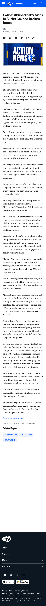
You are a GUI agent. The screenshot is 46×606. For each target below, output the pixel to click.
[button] (3, 3)
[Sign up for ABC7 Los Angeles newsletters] (23, 575)
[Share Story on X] (10, 38)
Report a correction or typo (13, 418)
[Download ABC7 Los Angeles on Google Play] (22, 582)
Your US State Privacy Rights (30, 593)
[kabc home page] (6, 539)
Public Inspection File (9, 598)
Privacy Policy (7, 591)
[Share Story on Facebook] (4, 38)
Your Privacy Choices (21, 591)
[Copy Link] (33, 38)
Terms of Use (6, 596)
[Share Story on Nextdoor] (22, 38)
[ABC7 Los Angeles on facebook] (4, 575)
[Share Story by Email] (28, 38)
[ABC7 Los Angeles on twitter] (11, 575)
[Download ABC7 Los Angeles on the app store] (8, 582)
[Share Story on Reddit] (16, 38)
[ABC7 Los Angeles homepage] (10, 4)
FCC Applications (25, 598)
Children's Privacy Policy (10, 593)
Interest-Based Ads (19, 596)
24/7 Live (18, 3)
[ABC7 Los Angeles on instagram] (17, 575)
